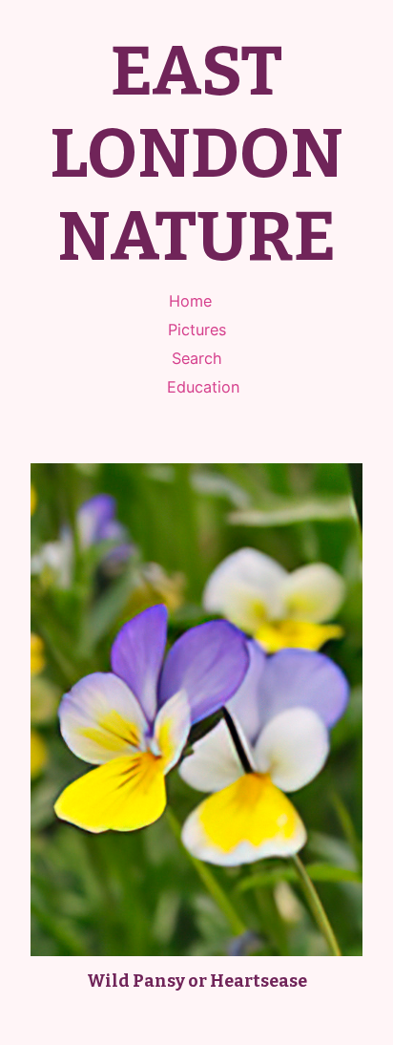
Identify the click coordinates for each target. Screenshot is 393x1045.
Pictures (197, 329)
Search (197, 358)
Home (190, 300)
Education (203, 386)
